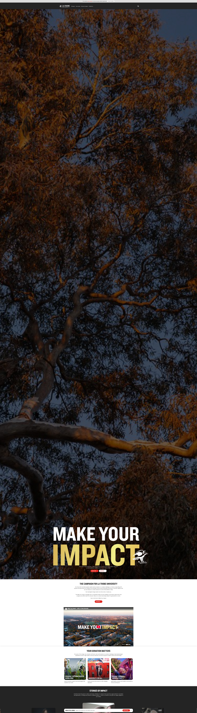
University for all (98, 670)
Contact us (91, 6)
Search (138, 6)
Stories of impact (84, 6)
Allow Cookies (111, 1)
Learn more (102, 570)
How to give (78, 6)
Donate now (93, 570)
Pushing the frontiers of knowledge (75, 670)
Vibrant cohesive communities (122, 670)
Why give (73, 6)
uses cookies (90, 1)
